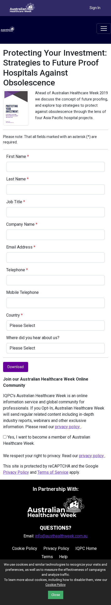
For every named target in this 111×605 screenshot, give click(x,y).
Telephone (17, 269)
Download (15, 367)
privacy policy (68, 426)
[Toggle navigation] (104, 28)
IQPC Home (86, 548)
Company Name (21, 224)
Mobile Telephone (22, 292)
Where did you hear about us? (32, 337)
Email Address (20, 247)
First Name (17, 156)
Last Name (17, 179)
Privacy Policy (16, 472)
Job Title (15, 201)
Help (63, 556)
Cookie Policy (24, 548)
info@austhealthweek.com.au (61, 536)
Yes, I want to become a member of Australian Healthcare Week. (46, 440)
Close (55, 595)
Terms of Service (52, 472)
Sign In (95, 8)
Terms (47, 556)
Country (14, 315)
